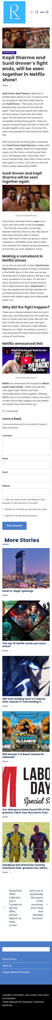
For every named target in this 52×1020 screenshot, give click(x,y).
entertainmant (12, 411)
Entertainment (9, 52)
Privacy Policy (9, 959)
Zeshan (5, 86)
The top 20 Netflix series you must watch (24, 645)
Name (5, 458)
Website (6, 486)
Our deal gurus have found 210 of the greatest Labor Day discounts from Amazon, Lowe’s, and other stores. (26, 812)
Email (5, 472)
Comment (7, 435)
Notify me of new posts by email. (21, 515)
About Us (7, 965)
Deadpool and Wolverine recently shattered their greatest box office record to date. (24, 868)
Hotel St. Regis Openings (17, 591)
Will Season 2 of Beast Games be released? (23, 756)
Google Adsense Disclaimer (16, 972)
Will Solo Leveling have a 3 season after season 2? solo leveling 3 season (23, 701)
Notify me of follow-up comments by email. (26, 509)
